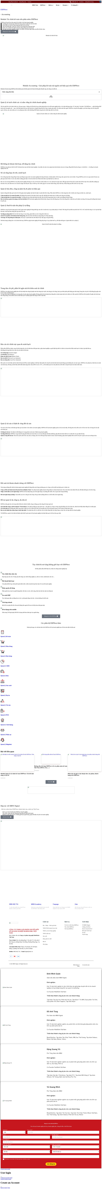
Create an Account (5, 1177)
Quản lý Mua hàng (6, 646)
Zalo (76, 904)
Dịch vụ (50, 5)
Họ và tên (30, 1129)
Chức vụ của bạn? (56, 1144)
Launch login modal (5, 1169)
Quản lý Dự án (5, 695)
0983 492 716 (13, 904)
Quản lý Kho (5, 675)
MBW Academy (36, 904)
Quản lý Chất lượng (7, 725)
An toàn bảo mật (85, 964)
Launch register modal (6, 1179)
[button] (99, 92)
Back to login (4, 1187)
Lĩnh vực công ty (7, 1144)
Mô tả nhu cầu (6, 1154)
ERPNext (42, 5)
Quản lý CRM (5, 666)
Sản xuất (45, 936)
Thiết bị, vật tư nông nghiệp (49, 930)
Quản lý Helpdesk (6, 744)
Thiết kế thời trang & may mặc (50, 928)
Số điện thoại (55, 1134)
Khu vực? (5, 1149)
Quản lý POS (5, 715)
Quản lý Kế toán (6, 636)
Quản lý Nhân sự (6, 734)
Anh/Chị (5, 1129)
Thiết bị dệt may (46, 933)
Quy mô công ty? (56, 1149)
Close (11, 1177)
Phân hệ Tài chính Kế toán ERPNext (8, 765)
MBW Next (35, 5)
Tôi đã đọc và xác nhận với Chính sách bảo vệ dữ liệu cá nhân (17, 1159)
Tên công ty (6, 1139)
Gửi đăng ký (51, 1164)
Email (4, 1134)
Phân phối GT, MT (47, 938)
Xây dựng (45, 944)
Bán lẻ (44, 941)
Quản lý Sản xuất (6, 685)
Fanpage (56, 904)
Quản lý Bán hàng (6, 656)
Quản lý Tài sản (6, 705)
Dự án (57, 5)
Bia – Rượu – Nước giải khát (49, 925)
